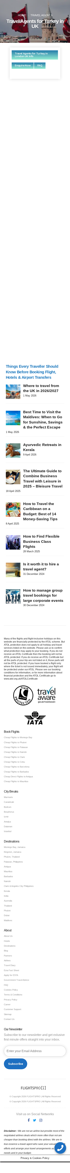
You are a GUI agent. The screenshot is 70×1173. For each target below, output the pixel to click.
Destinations (10, 946)
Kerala (7, 891)
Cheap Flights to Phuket (15, 742)
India (6, 896)
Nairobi (7, 881)
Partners (8, 956)
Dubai (6, 915)
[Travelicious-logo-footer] (33, 1088)
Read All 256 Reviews (35, 348)
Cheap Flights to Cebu (14, 762)
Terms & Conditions (13, 994)
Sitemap (7, 1014)
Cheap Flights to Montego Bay (18, 737)
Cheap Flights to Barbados (16, 772)
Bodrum (7, 807)
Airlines (7, 960)
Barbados (8, 876)
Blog (6, 951)
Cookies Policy (11, 990)
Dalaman (8, 826)
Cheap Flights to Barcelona (16, 767)
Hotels (7, 941)
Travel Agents (41, 15)
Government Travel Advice (16, 980)
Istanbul (7, 831)
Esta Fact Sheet (11, 970)
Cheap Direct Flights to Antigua (18, 776)
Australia (8, 901)
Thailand (8, 906)
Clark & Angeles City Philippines (19, 886)
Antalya (7, 822)
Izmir (6, 816)
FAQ (6, 985)
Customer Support (12, 1009)
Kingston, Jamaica (12, 852)
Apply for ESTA (11, 975)
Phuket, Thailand (12, 857)
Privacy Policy (10, 999)
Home (22, 15)
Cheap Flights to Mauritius (16, 781)
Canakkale (9, 802)
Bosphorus (9, 812)
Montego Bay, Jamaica (14, 847)
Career (7, 1004)
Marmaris (8, 797)
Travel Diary (10, 965)
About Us (8, 936)
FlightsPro (43, 143)
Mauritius (8, 871)
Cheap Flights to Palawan (16, 747)
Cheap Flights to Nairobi (15, 752)
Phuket (7, 910)
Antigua (7, 866)
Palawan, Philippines (13, 862)
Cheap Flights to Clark (14, 757)
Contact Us (9, 1019)
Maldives (8, 920)
